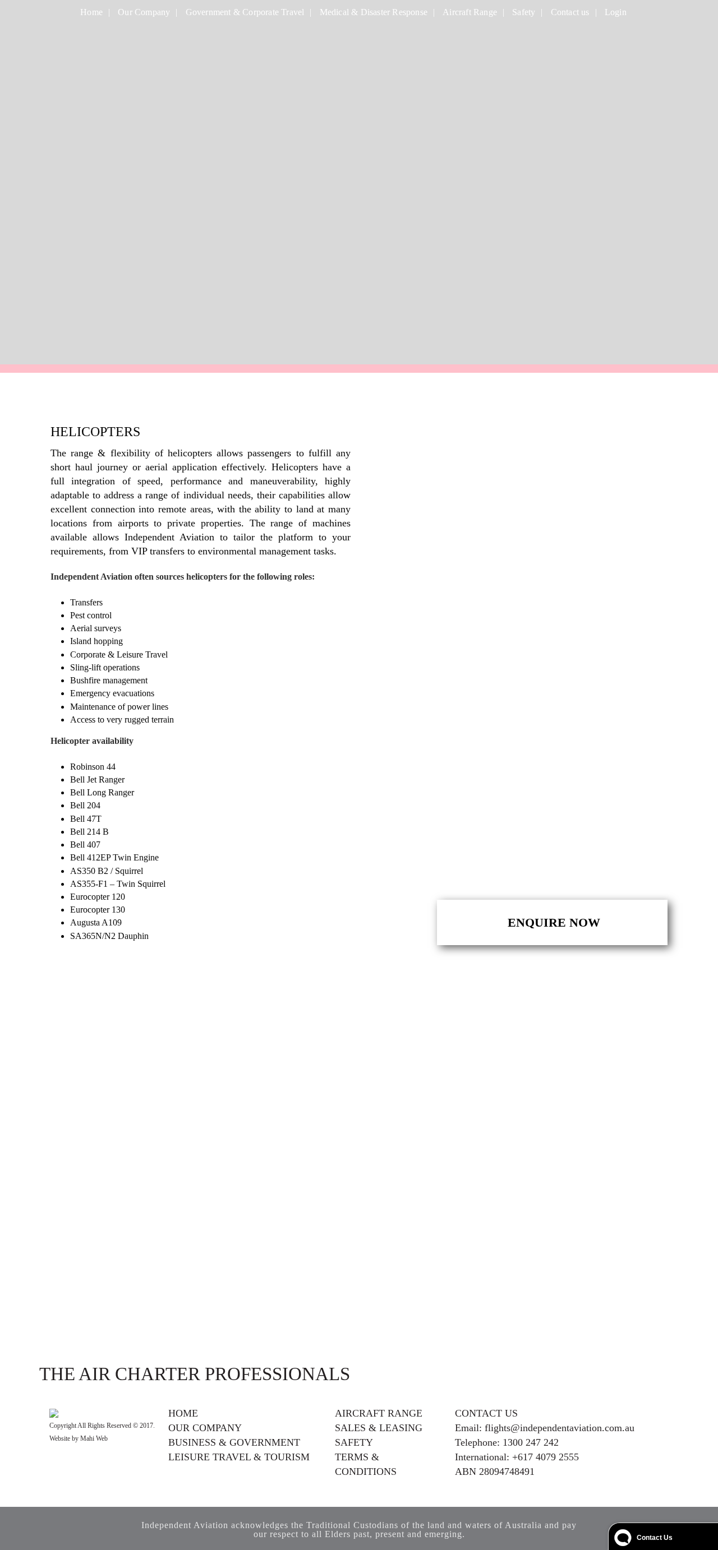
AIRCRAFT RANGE (378, 1413)
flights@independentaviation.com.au (559, 1427)
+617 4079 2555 (545, 1457)
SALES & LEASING (378, 1427)
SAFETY (354, 1442)
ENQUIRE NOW (552, 922)
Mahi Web (94, 1438)
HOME (183, 1413)
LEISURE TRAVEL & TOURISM (239, 1457)
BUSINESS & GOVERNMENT (234, 1442)
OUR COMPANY (205, 1427)
